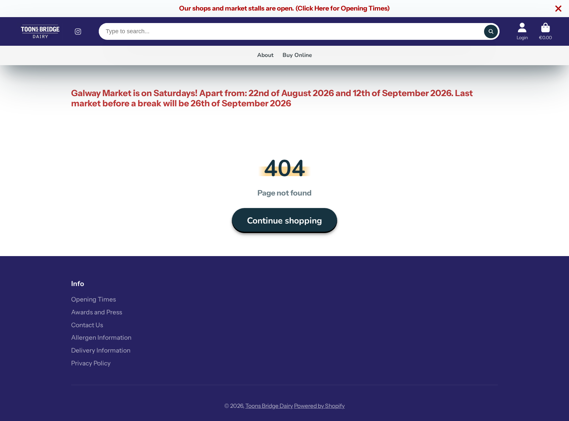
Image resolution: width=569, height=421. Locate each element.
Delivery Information (100, 350)
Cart (545, 31)
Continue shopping (284, 220)
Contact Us (87, 325)
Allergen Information (101, 337)
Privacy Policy (91, 363)
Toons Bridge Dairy (269, 405)
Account (522, 31)
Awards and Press (96, 312)
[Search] (491, 31)
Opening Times (93, 299)
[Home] (40, 31)
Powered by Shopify (319, 405)
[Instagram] (78, 31)
